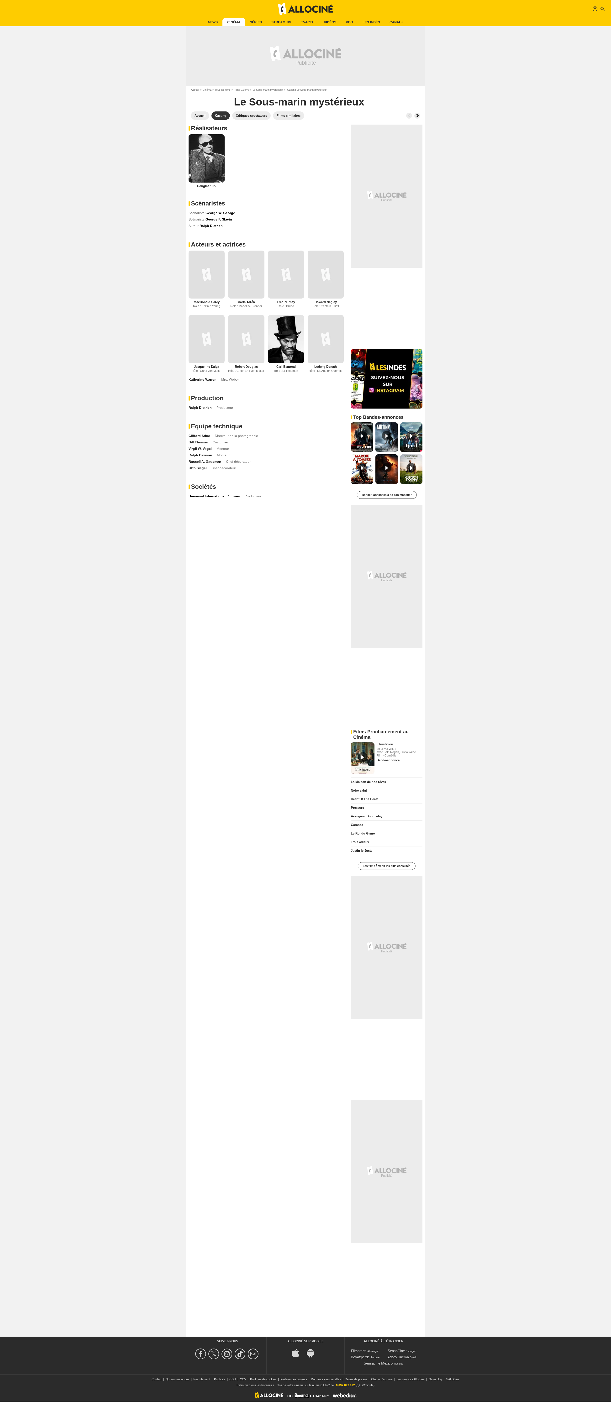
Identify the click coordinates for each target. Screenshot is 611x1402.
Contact (157, 1379)
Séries (256, 22)
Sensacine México (378, 1363)
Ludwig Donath (325, 366)
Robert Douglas (246, 366)
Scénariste (197, 213)
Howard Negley (326, 302)
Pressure (357, 807)
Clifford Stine (199, 436)
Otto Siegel (198, 468)
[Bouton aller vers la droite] (417, 116)
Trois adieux (360, 842)
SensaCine (396, 1351)
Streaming (281, 22)
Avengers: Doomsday (366, 816)
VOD (349, 22)
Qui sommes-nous (177, 1379)
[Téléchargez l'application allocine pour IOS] (298, 1353)
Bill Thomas (198, 442)
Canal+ (396, 22)
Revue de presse (356, 1379)
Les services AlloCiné (411, 1379)
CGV (243, 1379)
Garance (357, 825)
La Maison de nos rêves (368, 782)
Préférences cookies (293, 1379)
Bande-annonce (388, 760)
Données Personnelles (326, 1379)
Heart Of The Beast (364, 799)
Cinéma (233, 22)
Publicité (219, 1379)
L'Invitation (385, 744)
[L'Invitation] (362, 758)
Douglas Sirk (206, 186)
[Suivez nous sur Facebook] (201, 1354)
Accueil (195, 89)
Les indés (371, 22)
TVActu (307, 22)
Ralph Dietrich (200, 408)
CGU (232, 1379)
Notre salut (359, 790)
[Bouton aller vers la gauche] (409, 116)
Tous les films (223, 89)
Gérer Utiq (435, 1379)
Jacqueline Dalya (206, 366)
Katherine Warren (202, 379)
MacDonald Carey (207, 302)
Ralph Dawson (200, 455)
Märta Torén (246, 302)
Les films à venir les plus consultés (387, 866)
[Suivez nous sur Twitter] (214, 1354)
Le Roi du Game (363, 833)
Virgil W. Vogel (200, 449)
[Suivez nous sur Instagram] (227, 1354)
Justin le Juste (361, 850)
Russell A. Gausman (205, 461)
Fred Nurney (286, 302)
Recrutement (201, 1379)
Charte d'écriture (382, 1379)
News (213, 22)
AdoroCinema (398, 1357)
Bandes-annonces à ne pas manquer (387, 495)
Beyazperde (360, 1357)
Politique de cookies (263, 1379)
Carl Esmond (286, 366)
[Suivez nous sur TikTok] (241, 1354)
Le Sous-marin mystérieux (268, 89)
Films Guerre (241, 89)
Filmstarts (359, 1351)
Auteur (194, 226)
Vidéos (330, 22)
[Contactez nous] (254, 1354)
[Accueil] (305, 9)
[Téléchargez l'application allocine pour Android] (313, 1353)
